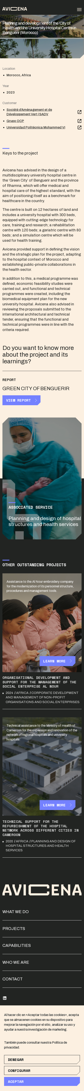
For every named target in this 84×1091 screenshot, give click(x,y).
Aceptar (16, 1081)
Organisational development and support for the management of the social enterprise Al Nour (39, 682)
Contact (12, 979)
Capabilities (16, 945)
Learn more (54, 661)
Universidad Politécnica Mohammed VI (36, 127)
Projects (13, 928)
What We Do (15, 911)
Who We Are (15, 962)
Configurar (19, 1070)
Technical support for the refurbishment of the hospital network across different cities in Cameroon (40, 828)
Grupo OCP (15, 121)
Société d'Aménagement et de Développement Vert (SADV (29, 112)
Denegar (16, 1059)
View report (18, 400)
